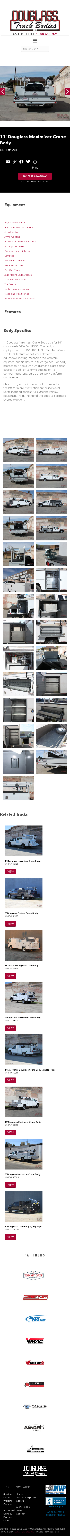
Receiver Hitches (13, 265)
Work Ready (23, 1506)
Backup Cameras (14, 246)
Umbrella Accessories (16, 288)
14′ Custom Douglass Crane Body (21, 965)
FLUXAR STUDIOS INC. (23, 1531)
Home (19, 1494)
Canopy (7, 1513)
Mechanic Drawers (14, 260)
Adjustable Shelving (15, 222)
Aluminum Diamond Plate (18, 227)
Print (35, 167)
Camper (8, 1504)
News (19, 1510)
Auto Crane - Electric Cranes (20, 241)
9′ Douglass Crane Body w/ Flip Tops (23, 1226)
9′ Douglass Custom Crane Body (21, 913)
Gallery (20, 1500)
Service (7, 1494)
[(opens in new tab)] (35, 1274)
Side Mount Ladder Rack (18, 274)
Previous (2, 91)
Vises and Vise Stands (16, 293)
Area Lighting (11, 232)
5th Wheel (9, 1510)
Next (67, 91)
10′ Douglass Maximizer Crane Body (23, 1122)
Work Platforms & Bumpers (19, 298)
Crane (6, 1497)
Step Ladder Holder (15, 279)
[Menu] (35, 40)
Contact (20, 1513)
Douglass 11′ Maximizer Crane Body (22, 1017)
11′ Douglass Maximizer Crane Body (22, 861)
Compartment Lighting (17, 251)
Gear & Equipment (26, 1497)
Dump (6, 1520)
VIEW (10, 871)
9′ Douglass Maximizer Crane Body (22, 1174)
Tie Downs (10, 284)
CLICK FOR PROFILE (55, 1515)
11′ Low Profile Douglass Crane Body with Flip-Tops (30, 1070)
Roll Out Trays (12, 269)
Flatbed (7, 1517)
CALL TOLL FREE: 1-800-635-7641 (35, 181)
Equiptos (9, 255)
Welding (8, 1500)
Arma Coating (12, 236)
